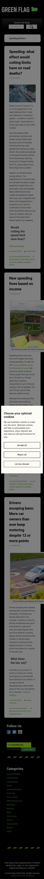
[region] (22, 439)
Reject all (22, 454)
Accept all (22, 445)
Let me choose (22, 464)
